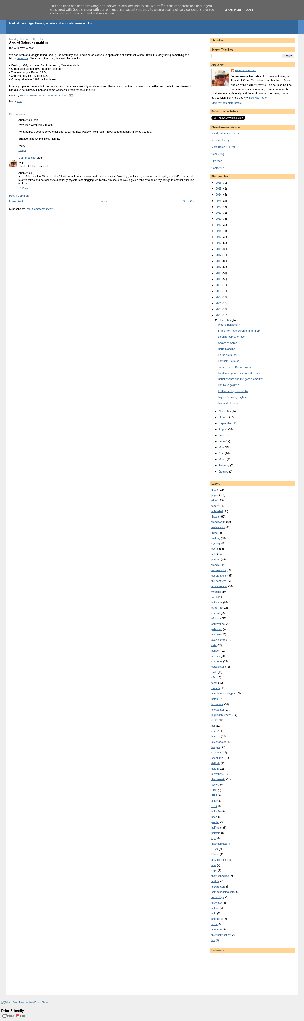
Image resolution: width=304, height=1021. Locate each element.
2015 (219, 249)
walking (215, 538)
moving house (219, 859)
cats (214, 645)
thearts (215, 516)
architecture (218, 886)
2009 (219, 285)
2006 (219, 303)
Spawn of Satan (227, 342)
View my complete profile (226, 102)
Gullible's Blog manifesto (233, 391)
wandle (215, 564)
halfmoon (216, 827)
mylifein (216, 634)
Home (103, 201)
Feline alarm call (228, 354)
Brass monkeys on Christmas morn (239, 330)
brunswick (217, 704)
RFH (214, 795)
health (215, 768)
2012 (219, 267)
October (224, 417)
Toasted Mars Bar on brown (234, 367)
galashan (216, 629)
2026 (219, 182)
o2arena (216, 618)
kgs (213, 838)
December (225, 320)
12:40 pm (23, 188)
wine (19, 101)
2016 (219, 242)
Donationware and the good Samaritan (240, 379)
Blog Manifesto (258, 97)
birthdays (216, 602)
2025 (219, 188)
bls (213, 940)
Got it (250, 9)
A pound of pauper (229, 403)
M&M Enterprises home (225, 133)
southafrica (218, 623)
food (214, 597)
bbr (213, 725)
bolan (214, 698)
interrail (215, 613)
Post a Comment (19, 195)
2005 (219, 309)
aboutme (216, 929)
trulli (213, 554)
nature (215, 908)
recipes (215, 656)
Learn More (233, 9)
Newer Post (16, 201)
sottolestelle (218, 666)
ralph (214, 870)
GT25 (214, 720)
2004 (219, 315)
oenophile (22, 58)
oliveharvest (218, 741)
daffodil (215, 763)
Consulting (217, 154)
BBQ (214, 790)
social (214, 548)
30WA (215, 784)
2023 (219, 200)
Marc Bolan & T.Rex (223, 147)
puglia (214, 495)
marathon (217, 774)
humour (215, 736)
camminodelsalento (223, 892)
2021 (219, 212)
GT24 (214, 849)
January (224, 471)
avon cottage (219, 639)
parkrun (215, 559)
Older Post (189, 201)
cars (214, 731)
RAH (214, 672)
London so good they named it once (239, 373)
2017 (219, 236)
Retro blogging (226, 348)
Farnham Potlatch (228, 360)
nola (213, 913)
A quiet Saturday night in (232, 397)
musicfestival (219, 586)
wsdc (214, 924)
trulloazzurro (218, 580)
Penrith (215, 688)
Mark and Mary (220, 140)
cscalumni (217, 757)
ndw (213, 865)
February (224, 465)
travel (214, 532)
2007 (219, 297)
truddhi (215, 881)
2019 (219, 224)
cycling (215, 543)
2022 (219, 206)
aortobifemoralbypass (224, 693)
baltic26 (216, 811)
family (215, 505)
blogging (216, 747)
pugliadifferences (221, 715)
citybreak (216, 661)
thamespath (218, 779)
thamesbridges (220, 875)
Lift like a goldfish (228, 385)
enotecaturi (218, 709)
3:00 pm (22, 150)
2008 (219, 291)
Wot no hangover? (229, 324)
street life (217, 607)
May (222, 447)
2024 (219, 194)
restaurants (218, 527)
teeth (214, 682)
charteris (216, 752)
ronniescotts (218, 570)
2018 (219, 230)
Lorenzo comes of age (231, 336)
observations (219, 575)
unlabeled (217, 511)
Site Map (216, 161)
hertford (215, 833)
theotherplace (219, 843)
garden (215, 822)
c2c (213, 677)
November (225, 411)
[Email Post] (70, 95)
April (222, 453)
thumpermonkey (221, 934)
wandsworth (218, 521)
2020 (219, 218)
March (223, 459)
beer (214, 816)
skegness (217, 918)
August (223, 429)
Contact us (217, 168)
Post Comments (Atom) (40, 208)
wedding (216, 591)
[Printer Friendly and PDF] (14, 1018)
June (222, 441)
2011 (219, 273)
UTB (214, 806)
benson (215, 650)
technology (217, 897)
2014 (219, 255)
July (222, 435)
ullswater (216, 902)
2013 (219, 261)
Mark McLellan (27, 157)
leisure (215, 854)
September (226, 423)
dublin (214, 800)
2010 (219, 279)
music (215, 489)
